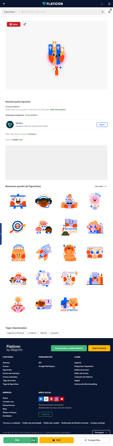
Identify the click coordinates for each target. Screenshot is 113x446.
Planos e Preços (9, 412)
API (40, 363)
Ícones (6, 366)
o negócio (32, 333)
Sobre (5, 398)
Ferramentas (46, 357)
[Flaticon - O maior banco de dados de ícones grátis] (52, 3)
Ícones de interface (11, 373)
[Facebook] (41, 399)
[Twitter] (46, 399)
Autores (6, 363)
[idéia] (95, 201)
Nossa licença (9, 405)
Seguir (77, 380)
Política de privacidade (31, 423)
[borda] (95, 252)
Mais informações (58, 109)
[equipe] (18, 278)
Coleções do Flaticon (83, 377)
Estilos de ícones (81, 370)
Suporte (77, 363)
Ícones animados (10, 377)
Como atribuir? (31, 115)
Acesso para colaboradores (69, 348)
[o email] (43, 278)
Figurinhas (7, 370)
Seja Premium (99, 348)
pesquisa (54, 333)
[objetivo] (69, 227)
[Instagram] (56, 399)
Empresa (7, 392)
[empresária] (95, 227)
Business (32, 134)
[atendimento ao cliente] (43, 201)
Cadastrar (45, 414)
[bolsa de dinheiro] (69, 201)
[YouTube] (62, 399)
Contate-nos (8, 402)
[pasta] (18, 252)
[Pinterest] (51, 399)
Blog (5, 409)
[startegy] (69, 304)
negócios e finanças (15, 333)
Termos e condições (11, 423)
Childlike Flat (16, 140)
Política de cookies (51, 423)
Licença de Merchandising (85, 384)
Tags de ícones (9, 380)
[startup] (43, 252)
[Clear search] (96, 12)
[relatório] (69, 278)
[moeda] (69, 252)
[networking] (43, 227)
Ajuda (77, 357)
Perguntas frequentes (83, 366)
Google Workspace (47, 366)
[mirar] (18, 227)
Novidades (7, 416)
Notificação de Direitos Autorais (74, 423)
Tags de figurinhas (10, 384)
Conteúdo (8, 357)
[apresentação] (18, 201)
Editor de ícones (81, 373)
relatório (43, 333)
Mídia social (45, 392)
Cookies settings (97, 423)
